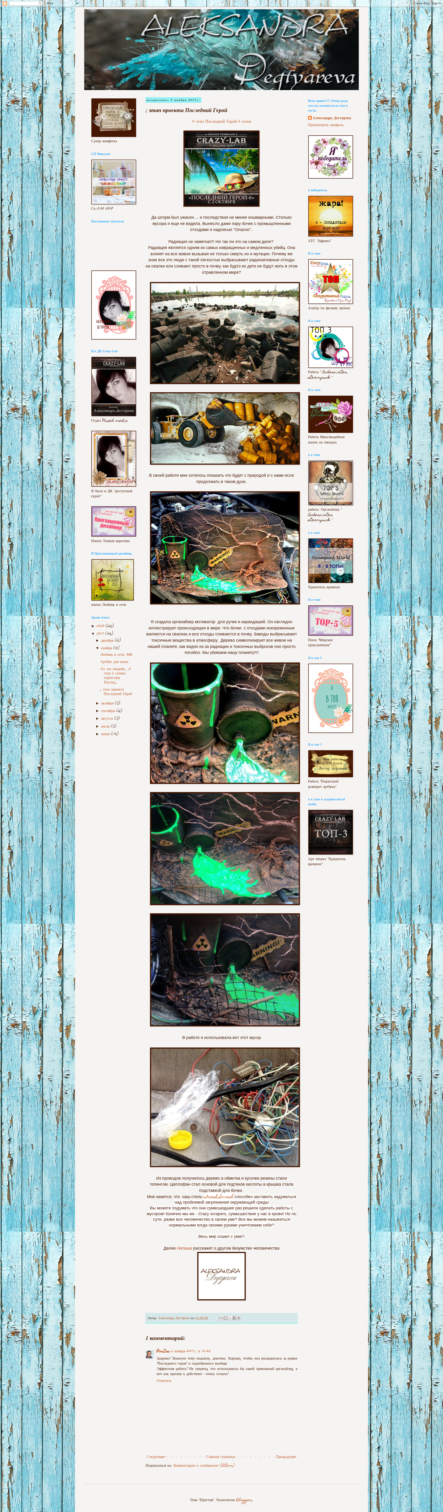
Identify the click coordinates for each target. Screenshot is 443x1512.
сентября (108, 711)
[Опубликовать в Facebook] (234, 1318)
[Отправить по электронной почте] (221, 1318)
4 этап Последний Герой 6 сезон (221, 121)
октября (108, 704)
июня (106, 734)
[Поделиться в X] (230, 1318)
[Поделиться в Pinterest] (238, 1318)
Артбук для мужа (114, 662)
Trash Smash (218, 1197)
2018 (101, 626)
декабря (108, 641)
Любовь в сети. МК (116, 655)
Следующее (156, 1457)
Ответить (164, 1381)
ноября (107, 648)
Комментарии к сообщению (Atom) (204, 1466)
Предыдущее (286, 1457)
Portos (163, 1352)
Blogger (244, 1500)
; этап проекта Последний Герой (116, 692)
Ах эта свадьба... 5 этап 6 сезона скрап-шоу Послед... (115, 676)
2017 (101, 634)
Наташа (184, 1248)
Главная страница (221, 1457)
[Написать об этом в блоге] (225, 1318)
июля (106, 727)
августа (107, 719)
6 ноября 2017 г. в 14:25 (191, 1352)
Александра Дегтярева (332, 118)
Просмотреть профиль (326, 125)
